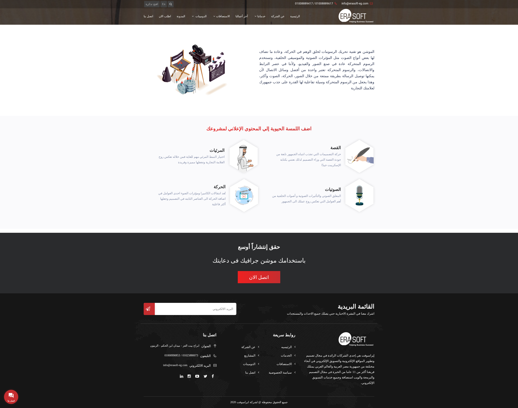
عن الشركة (277, 16)
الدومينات (201, 16)
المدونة (181, 16)
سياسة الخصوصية (280, 372)
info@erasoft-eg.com (355, 3)
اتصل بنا (148, 16)
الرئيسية (295, 16)
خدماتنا (261, 16)
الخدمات (286, 355)
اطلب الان (165, 16)
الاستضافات (223, 16)
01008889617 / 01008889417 (314, 3)
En (163, 4)
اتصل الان (259, 277)
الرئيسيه (286, 347)
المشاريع (249, 355)
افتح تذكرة (152, 4)
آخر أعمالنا (242, 16)
